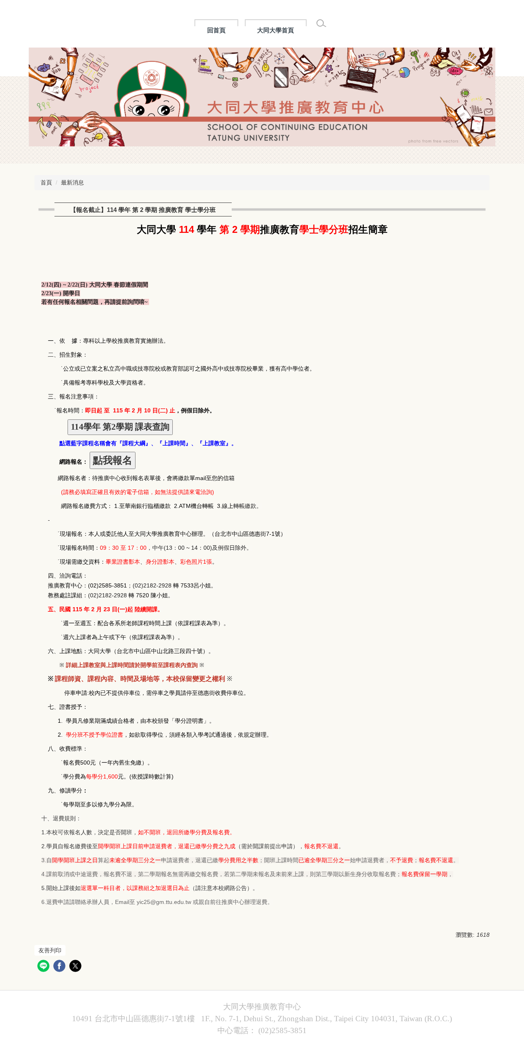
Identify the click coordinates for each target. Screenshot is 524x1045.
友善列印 (49, 950)
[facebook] (60, 967)
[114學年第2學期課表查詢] (120, 427)
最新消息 (72, 182)
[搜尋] (321, 23)
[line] (44, 967)
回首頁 (216, 30)
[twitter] (76, 967)
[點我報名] (113, 460)
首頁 (46, 182)
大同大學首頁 (275, 30)
